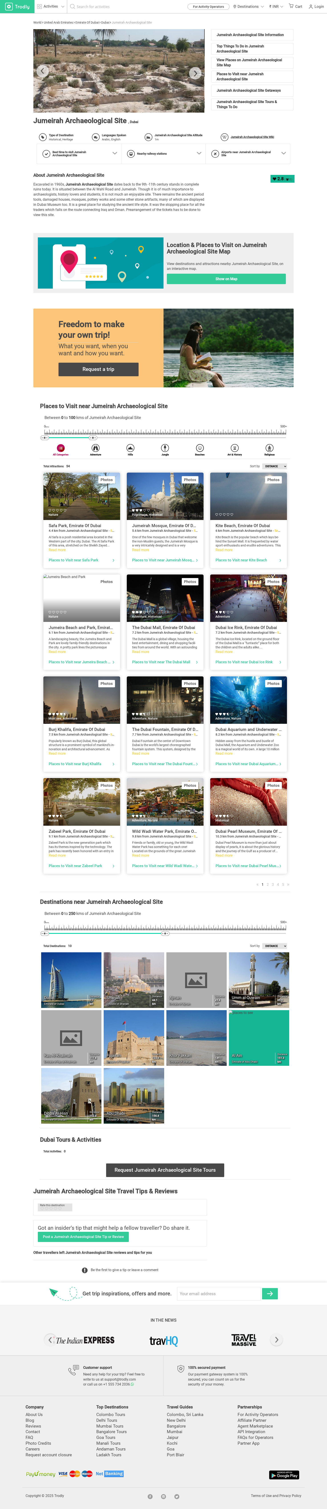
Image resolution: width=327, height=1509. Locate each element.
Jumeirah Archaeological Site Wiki (252, 137)
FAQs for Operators (255, 1437)
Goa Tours (105, 1437)
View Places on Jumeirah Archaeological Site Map (249, 62)
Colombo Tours (110, 1414)
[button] (276, 6)
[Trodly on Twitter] (177, 1496)
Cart (298, 6)
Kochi (172, 1443)
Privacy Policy (290, 1496)
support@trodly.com (120, 1379)
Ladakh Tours (108, 1454)
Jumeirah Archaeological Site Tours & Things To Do (247, 104)
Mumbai (174, 1431)
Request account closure (49, 1454)
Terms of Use (261, 1496)
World (37, 22)
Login (319, 6)
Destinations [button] (248, 6)
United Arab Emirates (58, 22)
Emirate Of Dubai (87, 22)
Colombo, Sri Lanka (185, 1414)
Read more (57, 550)
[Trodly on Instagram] (163, 1496)
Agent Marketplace (255, 1426)
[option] (119, 71)
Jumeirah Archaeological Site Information (250, 35)
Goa (170, 1449)
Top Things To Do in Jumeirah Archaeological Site (240, 48)
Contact (33, 1431)
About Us (34, 1414)
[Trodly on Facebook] (150, 1496)
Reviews (33, 1426)
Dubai (105, 22)
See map (281, 530)
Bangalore (176, 1426)
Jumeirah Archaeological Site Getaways (249, 90)
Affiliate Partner (252, 1420)
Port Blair (175, 1454)
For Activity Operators (208, 6)
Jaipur (172, 1437)
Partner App (249, 1443)
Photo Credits (38, 1443)
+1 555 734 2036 (117, 1384)
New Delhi (176, 1420)
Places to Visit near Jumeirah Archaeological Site (240, 76)
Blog (30, 1420)
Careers (33, 1449)
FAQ (29, 1437)
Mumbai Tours (109, 1426)
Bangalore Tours (111, 1431)
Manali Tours (108, 1443)
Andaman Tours (111, 1449)
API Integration (251, 1431)
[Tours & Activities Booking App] (232, 1475)
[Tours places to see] (17, 6)
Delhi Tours (106, 1420)
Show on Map (226, 279)
